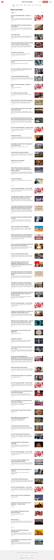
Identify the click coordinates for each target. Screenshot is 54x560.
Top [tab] (15, 12)
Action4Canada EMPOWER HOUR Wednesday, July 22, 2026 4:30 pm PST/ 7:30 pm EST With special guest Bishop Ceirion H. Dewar (22, 358)
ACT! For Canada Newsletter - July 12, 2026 (21, 451)
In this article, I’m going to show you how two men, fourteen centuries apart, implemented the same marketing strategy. (22, 369)
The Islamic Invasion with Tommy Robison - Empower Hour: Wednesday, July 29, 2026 (21, 283)
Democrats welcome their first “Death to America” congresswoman (20, 473)
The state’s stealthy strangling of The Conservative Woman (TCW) (20, 460)
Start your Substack (24, 555)
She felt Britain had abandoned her (17, 70)
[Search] (39, 2)
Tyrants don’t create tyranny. (16, 87)
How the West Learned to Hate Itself (19, 152)
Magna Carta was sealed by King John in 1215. (19, 146)
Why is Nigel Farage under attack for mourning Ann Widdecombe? (20, 418)
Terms (30, 552)
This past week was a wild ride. (16, 161)
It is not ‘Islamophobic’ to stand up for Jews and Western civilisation (21, 401)
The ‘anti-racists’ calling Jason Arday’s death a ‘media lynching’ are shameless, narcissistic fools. (20, 54)
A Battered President (16, 135)
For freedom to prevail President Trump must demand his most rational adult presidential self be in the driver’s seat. (21, 138)
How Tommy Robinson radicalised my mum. (21, 69)
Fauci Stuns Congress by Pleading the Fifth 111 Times (21, 217)
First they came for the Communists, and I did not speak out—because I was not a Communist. (22, 129)
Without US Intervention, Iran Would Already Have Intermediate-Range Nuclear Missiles (21, 235)
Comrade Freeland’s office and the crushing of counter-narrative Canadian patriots (22, 43)
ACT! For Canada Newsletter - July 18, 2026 (21, 383)
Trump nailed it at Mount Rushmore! (19, 479)
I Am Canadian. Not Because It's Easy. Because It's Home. (20, 512)
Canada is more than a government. (17, 514)
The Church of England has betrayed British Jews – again (21, 347)
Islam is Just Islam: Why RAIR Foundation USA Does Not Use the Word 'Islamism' (22, 245)
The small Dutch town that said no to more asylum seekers (21, 540)
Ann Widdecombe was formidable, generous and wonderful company (22, 391)
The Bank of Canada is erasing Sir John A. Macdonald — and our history (21, 503)
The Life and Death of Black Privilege (20, 76)
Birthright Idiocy (15, 519)
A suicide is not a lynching (17, 52)
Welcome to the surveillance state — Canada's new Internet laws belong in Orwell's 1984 (22, 321)
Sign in (50, 1)
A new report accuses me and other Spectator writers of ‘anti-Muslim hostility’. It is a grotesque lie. (22, 404)
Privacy (27, 552)
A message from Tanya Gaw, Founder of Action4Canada (21, 94)
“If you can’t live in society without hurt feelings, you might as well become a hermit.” (22, 454)
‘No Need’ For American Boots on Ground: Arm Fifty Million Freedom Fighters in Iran (22, 312)
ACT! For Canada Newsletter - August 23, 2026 (21, 16)
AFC (15, 20)
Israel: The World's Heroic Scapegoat (20, 226)
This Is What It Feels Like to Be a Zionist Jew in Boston (22, 61)
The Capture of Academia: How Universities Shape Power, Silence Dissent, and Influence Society (21, 273)
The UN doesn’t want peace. (16, 333)
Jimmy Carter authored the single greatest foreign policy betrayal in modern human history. (21, 297)
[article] (27, 19)
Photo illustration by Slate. (16, 377)
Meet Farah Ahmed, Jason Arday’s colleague (21, 100)
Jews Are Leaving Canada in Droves (19, 253)
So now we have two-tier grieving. (17, 420)
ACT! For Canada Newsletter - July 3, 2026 (21, 487)
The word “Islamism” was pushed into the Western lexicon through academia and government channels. (21, 248)
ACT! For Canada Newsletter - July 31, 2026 (21, 188)
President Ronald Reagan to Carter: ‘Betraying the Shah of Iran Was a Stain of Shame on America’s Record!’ (22, 294)
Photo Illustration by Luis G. (16, 266)
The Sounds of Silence (16, 178)
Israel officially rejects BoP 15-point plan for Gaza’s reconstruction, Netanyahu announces (22, 118)
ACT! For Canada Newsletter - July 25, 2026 (21, 303)
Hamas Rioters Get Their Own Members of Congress (21, 470)
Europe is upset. (14, 411)
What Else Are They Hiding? (17, 160)
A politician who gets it (16, 338)
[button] (13, 5)
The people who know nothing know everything (20, 443)
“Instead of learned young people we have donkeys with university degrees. (21, 305)
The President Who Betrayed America (20, 426)
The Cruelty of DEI (15, 34)
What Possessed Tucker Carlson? (19, 367)
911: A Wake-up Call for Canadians (19, 93)
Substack (21, 557)
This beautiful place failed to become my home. (19, 63)
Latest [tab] (13, 12)
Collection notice (34, 552)
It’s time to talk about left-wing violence (20, 434)
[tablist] (14, 13)
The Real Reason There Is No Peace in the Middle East (21, 331)
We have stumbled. (14, 496)
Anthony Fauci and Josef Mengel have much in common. (21, 180)
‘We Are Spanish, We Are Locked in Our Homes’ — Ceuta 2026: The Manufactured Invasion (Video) (21, 169)
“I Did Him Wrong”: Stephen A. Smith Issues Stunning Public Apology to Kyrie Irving (21, 197)
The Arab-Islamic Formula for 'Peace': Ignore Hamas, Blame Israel (21, 109)
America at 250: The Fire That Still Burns (20, 495)
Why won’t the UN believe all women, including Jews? (20, 531)
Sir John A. (13, 505)
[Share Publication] (41, 2)
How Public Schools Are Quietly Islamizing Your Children (21, 26)
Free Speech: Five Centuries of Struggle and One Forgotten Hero (21, 144)
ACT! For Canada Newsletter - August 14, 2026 (21, 85)
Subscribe (45, 1)
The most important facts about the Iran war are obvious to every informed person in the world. (21, 238)
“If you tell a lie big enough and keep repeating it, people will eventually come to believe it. (22, 190)
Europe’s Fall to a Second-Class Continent (21, 410)
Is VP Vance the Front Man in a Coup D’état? (21, 375)
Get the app (32, 555)
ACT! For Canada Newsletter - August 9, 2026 (22, 127)
